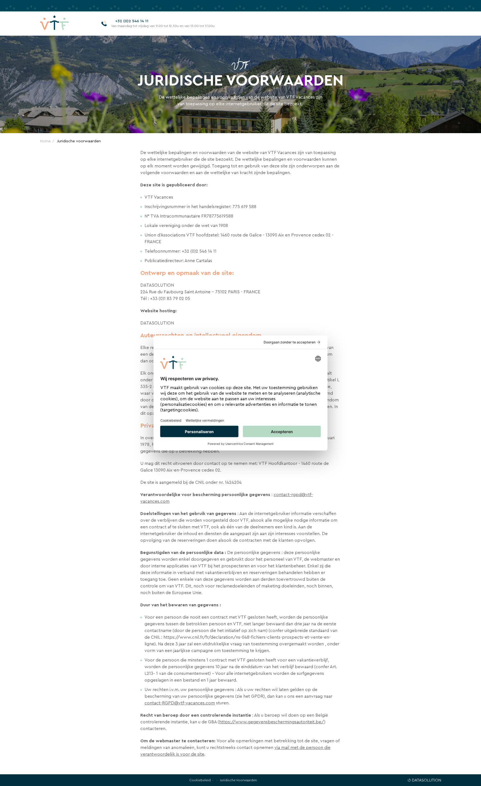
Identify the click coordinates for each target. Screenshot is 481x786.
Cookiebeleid (200, 780)
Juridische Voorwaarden (238, 780)
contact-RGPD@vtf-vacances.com (179, 703)
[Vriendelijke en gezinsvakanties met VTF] (63, 24)
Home (45, 141)
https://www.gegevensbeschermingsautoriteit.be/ (271, 722)
